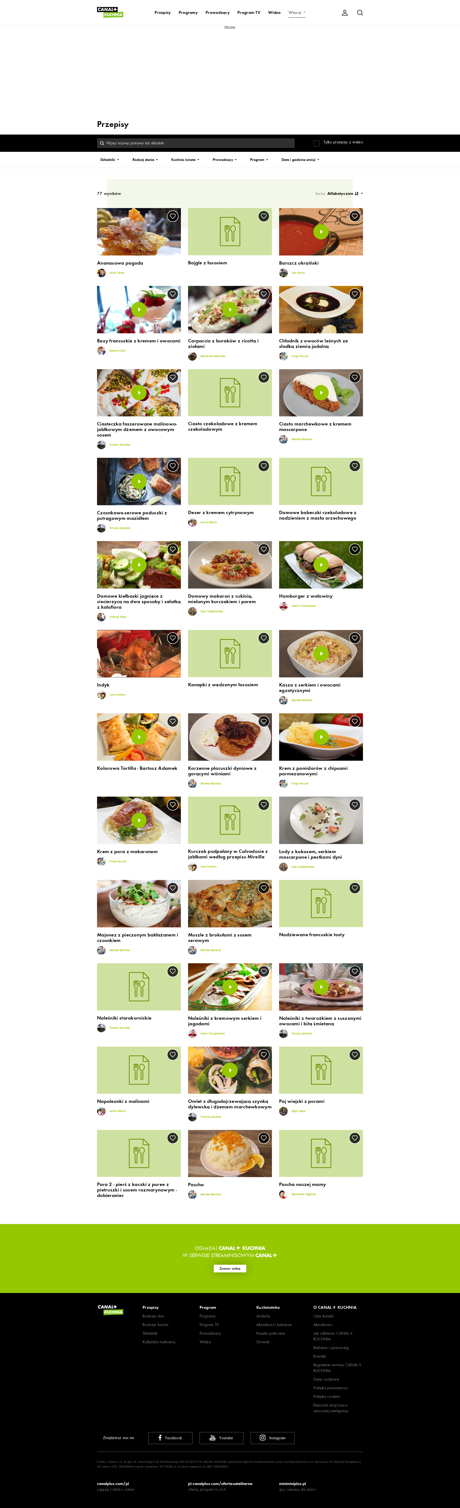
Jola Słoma (298, 273)
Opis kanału (323, 1316)
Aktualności (323, 1324)
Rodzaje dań (153, 1316)
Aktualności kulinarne (274, 1324)
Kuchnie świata (183, 160)
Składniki (108, 160)
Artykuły (263, 1316)
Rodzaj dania (143, 160)
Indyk (103, 685)
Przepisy (163, 12)
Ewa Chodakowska (211, 611)
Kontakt (319, 1356)
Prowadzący (218, 12)
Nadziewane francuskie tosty (312, 934)
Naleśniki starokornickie (124, 1018)
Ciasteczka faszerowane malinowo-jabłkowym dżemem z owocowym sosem (137, 429)
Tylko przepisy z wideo (343, 142)
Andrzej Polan (117, 617)
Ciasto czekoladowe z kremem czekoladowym (222, 426)
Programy (188, 12)
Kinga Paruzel (299, 356)
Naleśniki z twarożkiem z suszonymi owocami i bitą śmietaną (320, 1020)
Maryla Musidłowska (212, 356)
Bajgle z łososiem (207, 263)
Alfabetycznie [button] (340, 193)
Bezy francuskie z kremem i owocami (138, 341)
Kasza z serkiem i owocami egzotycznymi (310, 687)
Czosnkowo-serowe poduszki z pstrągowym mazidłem (132, 515)
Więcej (295, 12)
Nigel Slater (298, 1111)
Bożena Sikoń (117, 350)
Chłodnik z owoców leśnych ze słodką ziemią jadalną (313, 343)
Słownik (263, 1341)
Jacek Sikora (116, 273)
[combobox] (196, 143)
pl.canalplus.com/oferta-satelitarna (220, 1483)
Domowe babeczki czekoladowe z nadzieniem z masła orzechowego (318, 515)
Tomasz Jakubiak (119, 445)
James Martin (208, 522)
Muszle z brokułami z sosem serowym (220, 937)
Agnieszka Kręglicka (303, 1194)
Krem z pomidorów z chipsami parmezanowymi (313, 771)
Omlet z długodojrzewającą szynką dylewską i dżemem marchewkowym (230, 1104)
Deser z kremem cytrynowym (221, 512)
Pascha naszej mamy (302, 1184)
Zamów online (230, 1268)
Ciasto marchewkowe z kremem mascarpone (315, 426)
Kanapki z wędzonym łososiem (223, 684)
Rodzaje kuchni (155, 1324)
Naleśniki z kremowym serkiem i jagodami (224, 1020)
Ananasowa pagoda (120, 263)
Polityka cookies (326, 1396)
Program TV (248, 12)
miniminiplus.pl (292, 1483)
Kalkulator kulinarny (159, 1341)
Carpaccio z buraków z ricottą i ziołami (223, 343)
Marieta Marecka (301, 439)
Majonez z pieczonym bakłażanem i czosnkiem (137, 937)
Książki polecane (270, 1333)
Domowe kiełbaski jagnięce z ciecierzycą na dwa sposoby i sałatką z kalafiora (139, 601)
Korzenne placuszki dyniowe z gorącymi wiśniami (222, 771)
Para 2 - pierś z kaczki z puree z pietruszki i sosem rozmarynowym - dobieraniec (137, 1190)
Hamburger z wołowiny (306, 596)
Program (257, 160)
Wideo (274, 12)
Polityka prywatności (330, 1387)
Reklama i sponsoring (331, 1347)
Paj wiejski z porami (301, 1101)
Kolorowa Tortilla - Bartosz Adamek (137, 768)
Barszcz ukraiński (299, 263)
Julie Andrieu (117, 694)
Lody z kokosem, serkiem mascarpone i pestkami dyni (310, 854)
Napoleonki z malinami (123, 1101)
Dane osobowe (326, 1379)
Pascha (196, 1184)
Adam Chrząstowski (303, 606)
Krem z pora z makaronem (127, 851)
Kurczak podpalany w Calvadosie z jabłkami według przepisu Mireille (228, 854)
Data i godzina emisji (299, 160)
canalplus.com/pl (113, 1483)
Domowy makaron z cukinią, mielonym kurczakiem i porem (222, 598)
